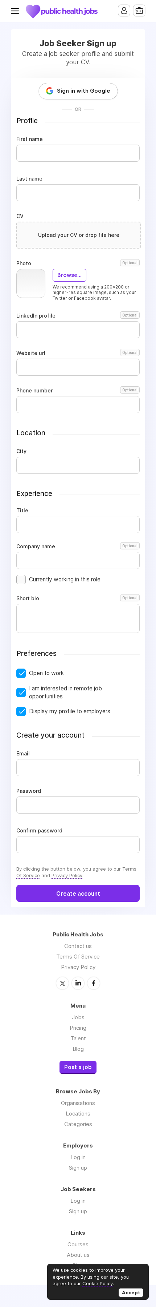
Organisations (78, 1103)
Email (23, 753)
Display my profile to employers (69, 711)
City (21, 451)
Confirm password (39, 830)
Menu (16, 10)
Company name (76, 546)
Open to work (46, 673)
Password (28, 791)
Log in (78, 1157)
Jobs (78, 1017)
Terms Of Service (78, 956)
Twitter (62, 983)
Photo (76, 263)
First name (29, 139)
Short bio (76, 598)
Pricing (78, 1027)
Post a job (78, 1067)
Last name (29, 178)
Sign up (78, 1167)
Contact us (78, 946)
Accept (131, 1292)
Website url (76, 353)
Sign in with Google (83, 90)
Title (22, 510)
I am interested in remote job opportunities (65, 692)
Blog (78, 1048)
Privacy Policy (67, 875)
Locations (78, 1113)
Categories (78, 1124)
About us (78, 1254)
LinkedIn (78, 983)
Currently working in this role (64, 579)
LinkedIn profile (76, 315)
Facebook (93, 983)
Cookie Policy (97, 1283)
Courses (78, 1244)
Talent (78, 1038)
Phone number (76, 390)
